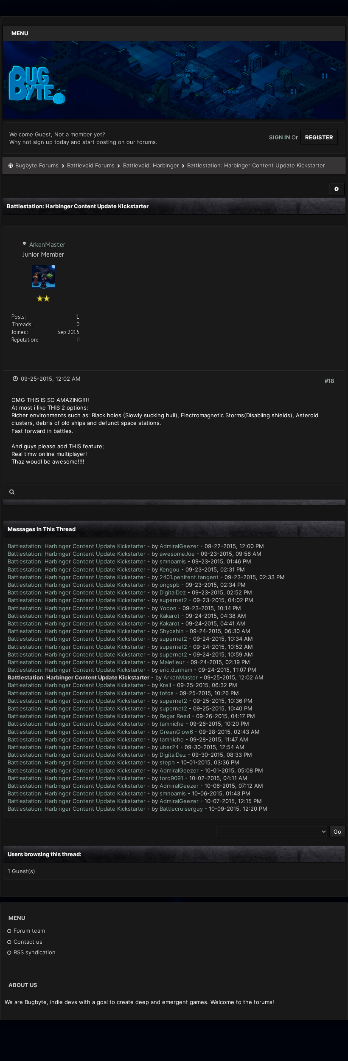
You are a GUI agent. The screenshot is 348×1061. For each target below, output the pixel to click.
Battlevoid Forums (91, 165)
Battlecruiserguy (181, 808)
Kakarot (170, 615)
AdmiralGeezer (179, 546)
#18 (329, 380)
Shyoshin (172, 631)
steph (167, 762)
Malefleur (172, 662)
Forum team (28, 930)
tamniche (172, 723)
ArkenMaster (47, 244)
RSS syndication (34, 952)
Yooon (168, 608)
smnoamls (173, 561)
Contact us (27, 941)
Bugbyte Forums (37, 165)
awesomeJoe (177, 553)
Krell (165, 685)
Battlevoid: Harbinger (151, 165)
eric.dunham (176, 669)
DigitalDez (173, 592)
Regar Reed (175, 716)
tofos (167, 693)
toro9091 (171, 778)
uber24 (169, 747)
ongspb (170, 584)
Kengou (170, 569)
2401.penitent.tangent (189, 577)
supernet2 (173, 600)
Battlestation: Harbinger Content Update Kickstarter (77, 546)
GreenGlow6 (176, 731)
